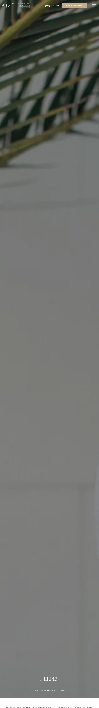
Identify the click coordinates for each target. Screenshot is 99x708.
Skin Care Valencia (49, 691)
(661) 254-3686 (52, 5)
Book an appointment (74, 5)
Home (36, 691)
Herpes (62, 691)
